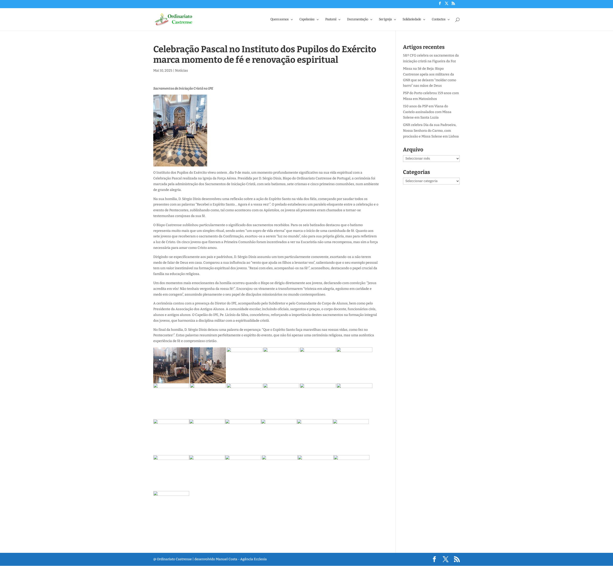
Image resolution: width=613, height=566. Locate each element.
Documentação (357, 19)
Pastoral (330, 19)
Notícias (181, 71)
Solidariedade (412, 19)
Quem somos (279, 19)
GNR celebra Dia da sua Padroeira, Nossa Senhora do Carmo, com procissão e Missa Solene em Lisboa (431, 130)
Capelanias (306, 19)
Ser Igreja (385, 19)
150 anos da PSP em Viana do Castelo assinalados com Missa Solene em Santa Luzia (427, 112)
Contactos (438, 19)
